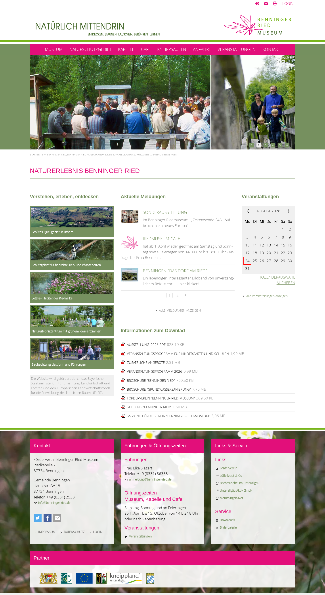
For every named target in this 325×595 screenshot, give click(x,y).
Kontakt (271, 49)
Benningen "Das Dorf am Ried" (175, 270)
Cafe (146, 49)
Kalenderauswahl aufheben (277, 280)
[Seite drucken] (275, 3)
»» (285, 211)
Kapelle (126, 49)
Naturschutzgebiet (90, 49)
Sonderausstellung (165, 212)
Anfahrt (202, 49)
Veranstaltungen (237, 49)
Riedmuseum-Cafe (161, 238)
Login (287, 3)
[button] (266, 3)
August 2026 (268, 210)
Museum (54, 49)
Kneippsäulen (171, 49)
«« (251, 211)
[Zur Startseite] (257, 3)
